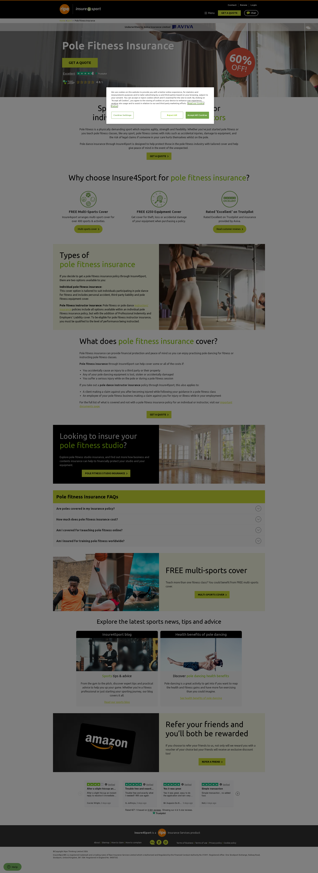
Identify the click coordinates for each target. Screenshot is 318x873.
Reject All (172, 115)
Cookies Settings (122, 115)
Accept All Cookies (197, 115)
